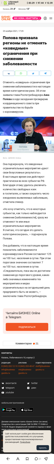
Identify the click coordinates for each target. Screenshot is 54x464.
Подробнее (25, 442)
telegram (10, 387)
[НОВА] (26, 18)
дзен (33, 387)
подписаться (27, 326)
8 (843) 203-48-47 (26, 366)
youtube (9, 392)
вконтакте (10, 383)
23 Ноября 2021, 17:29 (13, 31)
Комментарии (27, 343)
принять (43, 448)
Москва (22, 9)
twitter (34, 383)
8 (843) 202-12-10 (9, 366)
